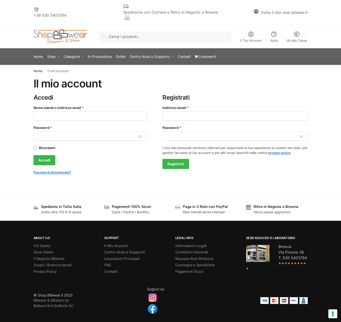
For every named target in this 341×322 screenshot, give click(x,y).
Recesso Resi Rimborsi (194, 258)
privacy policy (279, 153)
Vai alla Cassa (296, 40)
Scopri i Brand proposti (53, 265)
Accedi (44, 160)
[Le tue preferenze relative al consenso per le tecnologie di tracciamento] (332, 313)
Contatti (110, 271)
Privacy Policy (45, 271)
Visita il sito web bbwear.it (284, 12)
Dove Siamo (43, 252)
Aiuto (274, 40)
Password (50, 127)
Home (38, 71)
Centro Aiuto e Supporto (124, 252)
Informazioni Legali (191, 245)
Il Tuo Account (251, 40)
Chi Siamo (42, 245)
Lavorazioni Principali (122, 258)
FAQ (107, 265)
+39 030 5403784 (50, 15)
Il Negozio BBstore (49, 258)
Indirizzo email (182, 107)
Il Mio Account (116, 245)
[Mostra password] (140, 136)
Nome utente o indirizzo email (66, 107)
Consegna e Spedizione (195, 265)
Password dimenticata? (52, 172)
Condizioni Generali (191, 252)
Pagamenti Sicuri (189, 271)
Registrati (175, 164)
